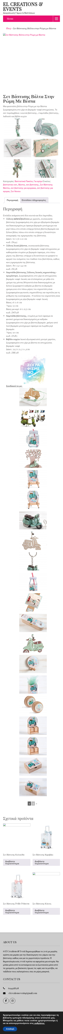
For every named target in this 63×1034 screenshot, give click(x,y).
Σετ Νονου (16, 191)
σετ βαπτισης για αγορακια (23, 187)
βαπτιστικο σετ (10, 184)
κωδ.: (8, 242)
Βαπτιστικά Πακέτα (24, 181)
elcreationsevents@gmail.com (23, 993)
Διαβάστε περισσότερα (12, 862)
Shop (8, 28)
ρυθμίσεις (39, 1023)
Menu (10, 18)
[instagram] (12, 1001)
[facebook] (6, 1001)
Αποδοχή (10, 1029)
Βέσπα (21, 184)
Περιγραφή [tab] (12, 200)
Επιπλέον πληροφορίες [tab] (34, 200)
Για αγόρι (38, 181)
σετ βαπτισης (32, 184)
